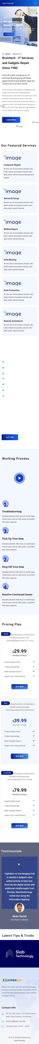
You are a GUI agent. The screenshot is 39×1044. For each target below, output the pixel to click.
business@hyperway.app (16, 1021)
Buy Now (19, 687)
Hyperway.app (8, 3)
